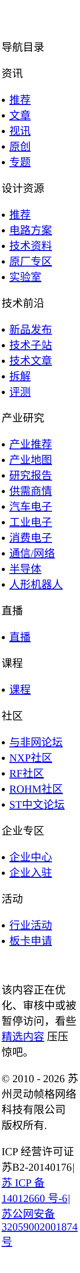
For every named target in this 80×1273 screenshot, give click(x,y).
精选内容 (23, 1037)
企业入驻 (30, 873)
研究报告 (30, 475)
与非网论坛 (36, 742)
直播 (20, 637)
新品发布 (30, 330)
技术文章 (30, 361)
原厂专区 (30, 261)
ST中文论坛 (37, 804)
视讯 (20, 131)
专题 (20, 162)
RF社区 (26, 773)
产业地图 (30, 460)
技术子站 (30, 345)
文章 (20, 115)
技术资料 (30, 246)
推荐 (20, 100)
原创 (20, 146)
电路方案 (30, 230)
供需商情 (30, 491)
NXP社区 (30, 758)
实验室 (25, 277)
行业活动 (30, 925)
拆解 (20, 376)
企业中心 (30, 857)
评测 (20, 392)
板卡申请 (30, 941)
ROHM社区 (36, 789)
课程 (20, 690)
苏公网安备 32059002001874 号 (40, 1228)
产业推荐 (30, 444)
